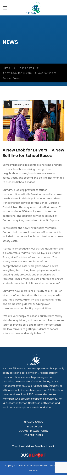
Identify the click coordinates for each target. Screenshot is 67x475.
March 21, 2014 (21, 104)
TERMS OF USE (33, 426)
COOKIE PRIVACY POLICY (33, 431)
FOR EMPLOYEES (33, 435)
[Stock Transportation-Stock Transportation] (33, 7)
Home (6, 68)
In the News (26, 68)
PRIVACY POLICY (33, 422)
